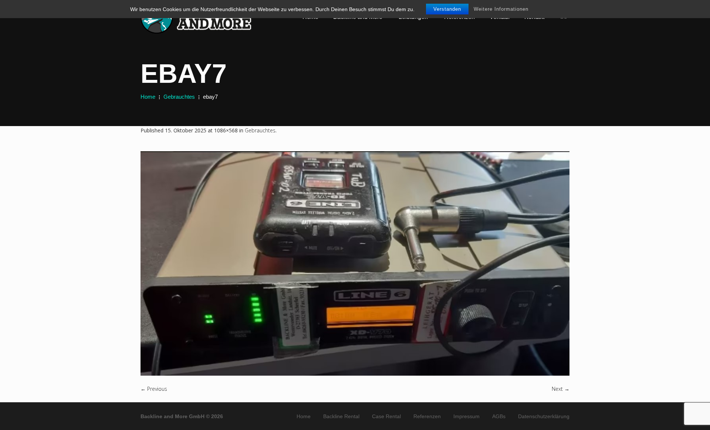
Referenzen (427, 416)
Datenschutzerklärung (543, 416)
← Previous (154, 388)
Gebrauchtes (179, 97)
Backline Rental (341, 416)
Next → (560, 388)
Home (148, 97)
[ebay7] (355, 263)
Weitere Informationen (501, 9)
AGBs (499, 416)
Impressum (466, 416)
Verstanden (447, 9)
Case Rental (386, 416)
